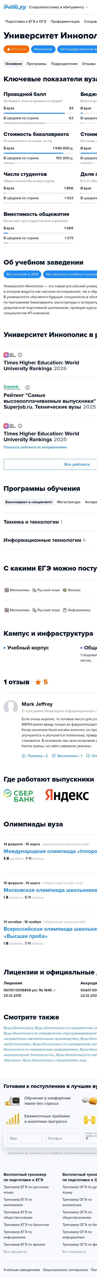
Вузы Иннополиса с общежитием (50, 1060)
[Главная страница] (15, 7)
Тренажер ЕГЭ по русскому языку (26, 1190)
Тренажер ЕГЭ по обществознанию (18, 1215)
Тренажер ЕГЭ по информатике (18, 1235)
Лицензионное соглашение (65, 1270)
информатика (79, 610)
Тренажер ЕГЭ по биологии (26, 1225)
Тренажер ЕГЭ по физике (24, 1244)
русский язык (48, 590)
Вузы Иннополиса (18, 1028)
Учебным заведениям (22, 1270)
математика (19, 590)
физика (74, 590)
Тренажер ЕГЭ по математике (18, 1202)
